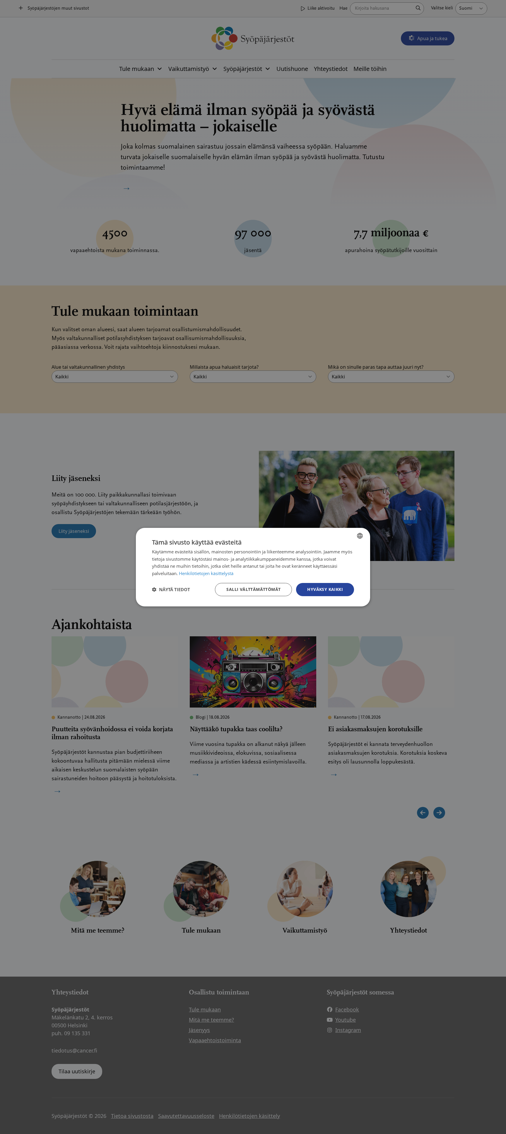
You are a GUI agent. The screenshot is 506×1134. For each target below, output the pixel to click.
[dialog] (253, 567)
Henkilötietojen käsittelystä (206, 573)
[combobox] (360, 535)
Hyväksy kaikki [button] (325, 589)
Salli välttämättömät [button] (253, 589)
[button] (171, 589)
